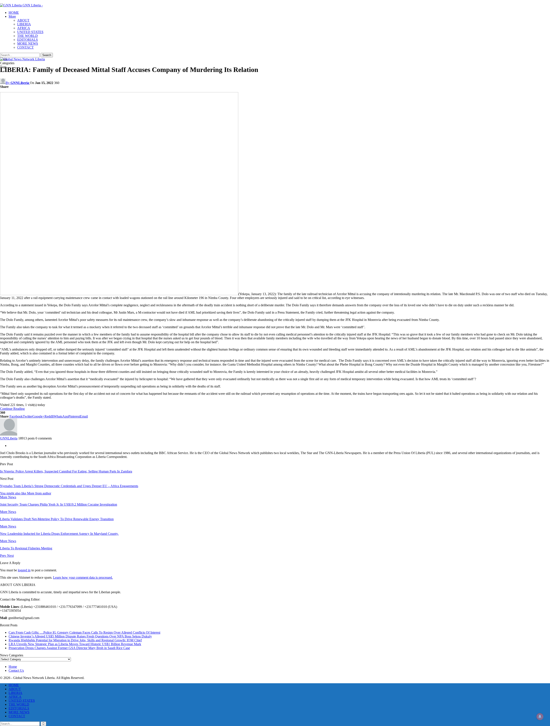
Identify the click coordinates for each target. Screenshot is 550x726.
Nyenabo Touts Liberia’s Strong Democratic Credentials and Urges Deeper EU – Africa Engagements (69, 486)
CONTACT (25, 47)
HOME (14, 12)
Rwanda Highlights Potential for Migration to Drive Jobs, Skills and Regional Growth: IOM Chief (75, 640)
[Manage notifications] (539, 716)
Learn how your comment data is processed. (83, 577)
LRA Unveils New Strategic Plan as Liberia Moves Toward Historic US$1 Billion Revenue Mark (75, 644)
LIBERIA (24, 24)
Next (10, 555)
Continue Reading (12, 408)
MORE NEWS (27, 43)
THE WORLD (27, 36)
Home (13, 666)
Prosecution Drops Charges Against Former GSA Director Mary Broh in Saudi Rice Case (69, 648)
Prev (3, 555)
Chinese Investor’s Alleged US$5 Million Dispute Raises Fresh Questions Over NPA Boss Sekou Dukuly (80, 636)
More (12, 16)
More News (8, 497)
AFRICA (23, 28)
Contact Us (16, 670)
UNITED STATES (30, 32)
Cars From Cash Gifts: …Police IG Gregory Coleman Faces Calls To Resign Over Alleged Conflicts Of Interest (84, 632)
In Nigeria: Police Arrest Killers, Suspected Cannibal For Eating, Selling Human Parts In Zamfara (66, 471)
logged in (24, 570)
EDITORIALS (27, 39)
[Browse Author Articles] (8, 434)
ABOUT (23, 20)
